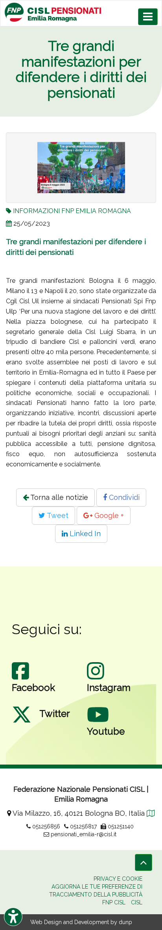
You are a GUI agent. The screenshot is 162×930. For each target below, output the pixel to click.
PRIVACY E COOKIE (118, 879)
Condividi (123, 497)
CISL (136, 902)
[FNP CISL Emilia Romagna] (81, 12)
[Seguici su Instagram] (95, 679)
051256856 (45, 826)
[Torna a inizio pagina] (143, 862)
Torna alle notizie (58, 497)
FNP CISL (113, 902)
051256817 (82, 826)
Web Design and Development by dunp (81, 922)
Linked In (84, 533)
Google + (108, 515)
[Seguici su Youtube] (98, 722)
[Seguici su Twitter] (21, 722)
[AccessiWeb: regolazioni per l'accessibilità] (13, 917)
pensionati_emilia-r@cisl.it (82, 834)
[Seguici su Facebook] (20, 679)
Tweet (56, 515)
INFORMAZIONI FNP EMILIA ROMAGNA (72, 211)
